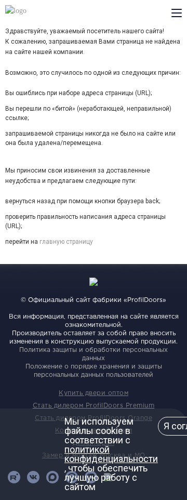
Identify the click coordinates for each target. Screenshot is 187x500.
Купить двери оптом (93, 393)
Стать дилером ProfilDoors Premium (94, 406)
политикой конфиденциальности (111, 454)
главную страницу (66, 241)
